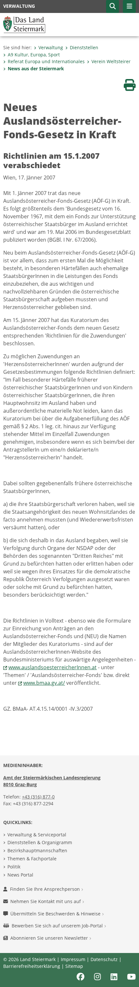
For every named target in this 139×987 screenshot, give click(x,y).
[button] (112, 6)
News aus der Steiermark (36, 68)
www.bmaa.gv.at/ (44, 682)
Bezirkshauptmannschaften (37, 850)
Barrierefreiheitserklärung (31, 966)
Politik (13, 867)
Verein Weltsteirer (111, 61)
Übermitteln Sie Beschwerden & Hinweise (56, 914)
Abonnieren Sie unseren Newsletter (49, 938)
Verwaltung (50, 47)
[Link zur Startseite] (24, 24)
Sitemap (74, 966)
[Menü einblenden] (129, 6)
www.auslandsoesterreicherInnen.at (52, 667)
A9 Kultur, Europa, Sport (34, 55)
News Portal (20, 875)
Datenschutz (104, 959)
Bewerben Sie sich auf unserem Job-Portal (58, 926)
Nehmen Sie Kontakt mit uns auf (46, 901)
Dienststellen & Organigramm (39, 842)
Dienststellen (84, 47)
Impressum (73, 959)
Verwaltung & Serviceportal (36, 835)
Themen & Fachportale (32, 858)
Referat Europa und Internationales (46, 61)
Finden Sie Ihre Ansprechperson (45, 889)
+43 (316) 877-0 (38, 797)
